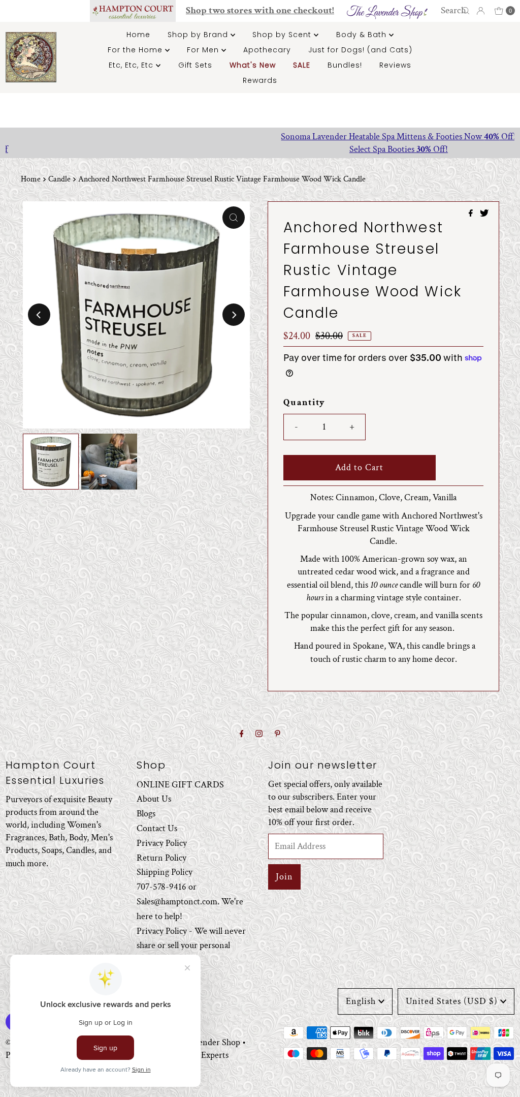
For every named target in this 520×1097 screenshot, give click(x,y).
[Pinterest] (277, 734)
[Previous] (39, 314)
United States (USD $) (452, 1001)
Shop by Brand (199, 34)
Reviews (395, 65)
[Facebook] (242, 734)
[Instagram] (259, 734)
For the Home (136, 50)
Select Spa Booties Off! (260, 149)
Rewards (260, 80)
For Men (204, 50)
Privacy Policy (162, 843)
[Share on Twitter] (484, 214)
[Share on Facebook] (472, 214)
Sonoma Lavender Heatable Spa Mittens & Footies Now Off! (260, 136)
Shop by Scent (283, 34)
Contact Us (157, 828)
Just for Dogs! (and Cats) (360, 50)
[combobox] (456, 11)
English (361, 1001)
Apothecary (267, 50)
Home (138, 34)
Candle (59, 179)
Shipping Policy (164, 872)
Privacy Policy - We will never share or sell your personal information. (191, 945)
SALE (301, 65)
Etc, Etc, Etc (132, 65)
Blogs (146, 813)
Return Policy (161, 858)
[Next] (233, 314)
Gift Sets (195, 65)
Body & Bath (362, 34)
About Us (154, 799)
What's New (253, 65)
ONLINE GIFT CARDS (180, 784)
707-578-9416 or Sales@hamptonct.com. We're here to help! (190, 901)
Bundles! (345, 65)
